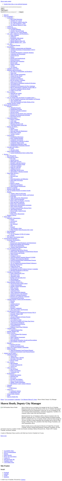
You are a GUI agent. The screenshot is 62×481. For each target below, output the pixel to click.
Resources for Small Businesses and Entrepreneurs (23, 243)
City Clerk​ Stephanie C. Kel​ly (18, 23)
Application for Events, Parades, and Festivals (22, 195)
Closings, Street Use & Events (18, 193)
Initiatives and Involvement (14, 70)
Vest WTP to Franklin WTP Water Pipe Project (22, 321)
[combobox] (11, 7)
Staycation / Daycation (16, 359)
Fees (11, 177)
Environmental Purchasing (17, 298)
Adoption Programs (12, 354)
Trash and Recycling (12, 157)
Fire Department (11, 231)
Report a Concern (14, 183)
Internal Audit (13, 62)
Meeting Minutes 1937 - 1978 (18, 42)
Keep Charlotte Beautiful (16, 138)
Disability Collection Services (17, 163)
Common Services (15, 304)
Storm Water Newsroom (16, 180)
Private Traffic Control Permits (18, 211)
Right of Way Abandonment (17, 203)
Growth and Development (10, 238)
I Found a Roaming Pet (16, 364)
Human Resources (15, 60)
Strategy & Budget (15, 64)
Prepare (12, 219)
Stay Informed (14, 224)
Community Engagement (16, 139)
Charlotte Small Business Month (18, 247)
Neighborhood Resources (16, 137)
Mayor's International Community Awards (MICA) (23, 87)
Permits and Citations (15, 375)
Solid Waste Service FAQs (17, 170)
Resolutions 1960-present (16, 38)
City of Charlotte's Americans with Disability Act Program (25, 99)
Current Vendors (14, 289)
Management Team (15, 392)
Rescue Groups (14, 360)
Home (2, 399)
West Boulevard (14, 279)
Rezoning (12, 306)
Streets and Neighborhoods (11, 105)
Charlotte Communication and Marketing (20, 48)
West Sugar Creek (15, 274)
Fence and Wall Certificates (17, 202)
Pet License (13, 378)
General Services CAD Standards (18, 293)
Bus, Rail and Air (11, 155)
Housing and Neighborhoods (17, 58)
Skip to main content (6, 1)
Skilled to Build (11, 349)
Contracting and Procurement (17, 54)
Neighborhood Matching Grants (18, 144)
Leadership (10, 17)
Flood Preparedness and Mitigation (19, 179)
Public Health (10, 232)
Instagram (6, 477)
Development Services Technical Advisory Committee (24, 269)
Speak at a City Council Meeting (18, 32)
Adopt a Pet (13, 356)
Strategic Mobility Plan (13, 331)
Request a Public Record (13, 189)
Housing (9, 106)
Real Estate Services (15, 116)
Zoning (12, 302)
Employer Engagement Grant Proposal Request (22, 351)
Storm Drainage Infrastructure (18, 186)
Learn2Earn (13, 335)
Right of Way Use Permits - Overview (20, 200)
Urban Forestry (14, 254)
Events (12, 148)
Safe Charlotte (10, 235)
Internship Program (15, 45)
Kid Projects (13, 388)
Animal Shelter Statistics (13, 394)
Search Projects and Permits (17, 253)
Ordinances (13, 36)
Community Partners (15, 391)
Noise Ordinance (14, 35)
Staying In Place (14, 112)
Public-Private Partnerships (17, 245)
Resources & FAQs (15, 344)
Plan (11, 225)
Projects (12, 182)
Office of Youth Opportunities (18, 74)
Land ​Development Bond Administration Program (23, 260)
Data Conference (14, 338)
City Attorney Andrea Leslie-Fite (18, 22)
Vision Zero (13, 73)
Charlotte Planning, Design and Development (18, 299)
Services (6, 154)
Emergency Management (13, 218)
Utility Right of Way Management (19, 198)
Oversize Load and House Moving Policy (21, 208)
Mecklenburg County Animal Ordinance (20, 383)
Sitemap (6, 453)
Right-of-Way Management (17, 213)
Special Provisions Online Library (19, 283)
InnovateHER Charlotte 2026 (17, 341)
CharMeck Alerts (8, 461)
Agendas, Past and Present (17, 31)
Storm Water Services (12, 173)
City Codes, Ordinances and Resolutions (17, 33)
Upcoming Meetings (15, 29)
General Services (14, 55)
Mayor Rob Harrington (16, 19)
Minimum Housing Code (16, 123)
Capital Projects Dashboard (17, 322)
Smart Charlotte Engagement (17, 337)
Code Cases (13, 121)
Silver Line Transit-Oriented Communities (17, 347)
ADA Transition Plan (15, 100)
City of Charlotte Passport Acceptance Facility (19, 190)
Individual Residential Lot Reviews (19, 270)
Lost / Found (10, 362)
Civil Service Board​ (15, 77)
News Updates (11, 92)
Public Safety (7, 216)
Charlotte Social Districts (16, 78)
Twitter (6, 475)
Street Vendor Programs (16, 206)
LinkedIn (6, 474)
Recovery (12, 222)
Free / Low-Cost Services (16, 380)
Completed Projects (15, 325)
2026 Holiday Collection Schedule (19, 171)
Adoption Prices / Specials (17, 357)
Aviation (12, 65)
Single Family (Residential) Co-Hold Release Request (24, 251)
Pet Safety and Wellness (16, 379)
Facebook (6, 472)
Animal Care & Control (10, 353)
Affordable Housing (15, 107)
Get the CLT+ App (15, 94)
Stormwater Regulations (16, 184)
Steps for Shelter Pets (12, 396)
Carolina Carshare (15, 134)
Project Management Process (17, 324)
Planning (12, 301)
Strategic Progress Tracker (13, 103)
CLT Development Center (13, 248)
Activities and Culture (12, 147)
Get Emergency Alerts (16, 228)
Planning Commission (16, 308)
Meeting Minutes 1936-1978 (17, 41)
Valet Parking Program (16, 209)
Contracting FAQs (15, 290)
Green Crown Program (16, 81)
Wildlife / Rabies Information (17, 382)
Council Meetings (11, 28)
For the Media (14, 96)
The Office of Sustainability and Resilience (21, 71)
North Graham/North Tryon (17, 273)
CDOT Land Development (17, 199)
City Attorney (13, 67)
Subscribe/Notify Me (9, 459)
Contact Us (10, 26)
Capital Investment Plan (16, 330)
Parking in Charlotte (12, 187)
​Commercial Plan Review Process (19, 250)
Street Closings (14, 129)
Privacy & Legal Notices (10, 456)
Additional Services (15, 168)
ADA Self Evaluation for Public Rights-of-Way (22, 102)
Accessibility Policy (9, 450)
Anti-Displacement (15, 84)
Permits (9, 192)
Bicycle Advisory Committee (17, 80)
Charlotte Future (11, 328)
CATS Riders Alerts (9, 462)
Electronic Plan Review (16, 264)
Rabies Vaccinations (15, 370)
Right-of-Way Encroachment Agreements (20, 205)
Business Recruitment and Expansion (19, 244)
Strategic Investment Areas (17, 346)
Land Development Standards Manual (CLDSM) (22, 257)
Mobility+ (9, 343)
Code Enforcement (12, 118)
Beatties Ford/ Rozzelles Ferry (18, 277)
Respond (12, 227)
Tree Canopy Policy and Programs (19, 309)
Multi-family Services (15, 161)
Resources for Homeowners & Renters (20, 115)
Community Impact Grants (17, 142)
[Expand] (16, 28)
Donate (9, 386)
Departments (10, 47)
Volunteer (9, 385)
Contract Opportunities (16, 285)
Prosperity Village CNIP (16, 314)
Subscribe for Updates (16, 93)
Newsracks (13, 212)
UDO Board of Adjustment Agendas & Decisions (23, 83)
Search (2, 12)
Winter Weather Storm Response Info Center (21, 229)
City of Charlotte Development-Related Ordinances (23, 263)
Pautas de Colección (15, 167)
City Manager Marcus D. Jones (18, 25)
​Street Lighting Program (13, 151)
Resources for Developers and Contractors (21, 113)
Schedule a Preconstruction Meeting (19, 258)
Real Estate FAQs (14, 318)
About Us (12, 174)
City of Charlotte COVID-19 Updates (20, 234)
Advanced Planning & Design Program (20, 317)
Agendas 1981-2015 (15, 39)
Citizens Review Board (16, 76)
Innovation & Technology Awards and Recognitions (23, 340)
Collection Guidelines (15, 166)
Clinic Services (11, 367)
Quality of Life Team (15, 90)
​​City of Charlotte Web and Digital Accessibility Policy (21, 97)
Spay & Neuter (14, 369)
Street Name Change (15, 132)
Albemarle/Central (15, 276)
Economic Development (13, 240)
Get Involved (10, 135)
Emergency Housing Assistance (18, 110)
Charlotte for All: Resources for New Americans (22, 86)
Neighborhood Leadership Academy (19, 141)
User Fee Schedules (15, 261)
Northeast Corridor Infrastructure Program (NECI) (23, 312)
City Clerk (13, 51)
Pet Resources (10, 373)
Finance (12, 57)
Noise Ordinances (14, 122)
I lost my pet (13, 366)
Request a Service (11, 215)
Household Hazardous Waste (17, 164)
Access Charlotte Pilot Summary (18, 334)
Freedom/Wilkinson (15, 280)
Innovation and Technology (17, 61)
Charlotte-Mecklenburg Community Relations (22, 52)
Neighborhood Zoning (16, 109)
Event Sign (13, 196)
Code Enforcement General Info (18, 125)
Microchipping (14, 363)
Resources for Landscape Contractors (19, 296)
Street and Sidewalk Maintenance (18, 131)
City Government (8, 16)
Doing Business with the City (14, 282)
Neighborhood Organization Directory (20, 145)
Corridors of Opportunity (13, 272)
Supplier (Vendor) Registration (18, 286)
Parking (12, 128)
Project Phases (14, 315)
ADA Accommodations (10, 452)
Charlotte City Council (16, 20)
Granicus (23, 479)
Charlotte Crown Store (13, 68)
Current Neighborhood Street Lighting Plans (21, 153)
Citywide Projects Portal (13, 311)
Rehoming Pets (14, 376)
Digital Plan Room (15, 266)
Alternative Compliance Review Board (20, 89)
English (15, 4)
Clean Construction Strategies (17, 292)
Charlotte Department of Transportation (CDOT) (22, 49)
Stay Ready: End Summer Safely (15, 237)
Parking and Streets (12, 126)
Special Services (14, 160)
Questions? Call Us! (15, 256)
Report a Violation (15, 119)
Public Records (8, 455)
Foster (8, 395)
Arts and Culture (14, 150)
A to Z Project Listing (15, 319)
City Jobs (9, 44)
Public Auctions (14, 288)
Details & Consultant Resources (18, 295)
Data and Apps (14, 176)
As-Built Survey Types (16, 267)
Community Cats (14, 372)
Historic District (14, 305)
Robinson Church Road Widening (19, 327)
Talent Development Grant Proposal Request (21, 350)
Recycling (13, 158)
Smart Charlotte (11, 333)
